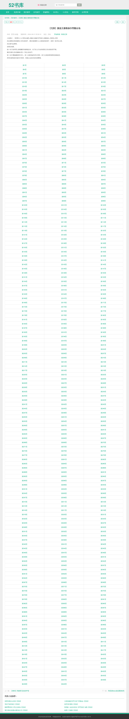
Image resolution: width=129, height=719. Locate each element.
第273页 (103, 447)
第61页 (24, 150)
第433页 (24, 675)
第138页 (103, 256)
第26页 (64, 99)
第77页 (64, 171)
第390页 (103, 612)
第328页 (24, 527)
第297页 (103, 480)
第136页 (24, 256)
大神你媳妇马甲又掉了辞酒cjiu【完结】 (76, 701)
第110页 (64, 218)
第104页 (64, 209)
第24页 (103, 95)
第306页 (103, 493)
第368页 (64, 582)
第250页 (24, 417)
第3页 (103, 65)
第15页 (103, 82)
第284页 (64, 463)
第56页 (64, 141)
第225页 (103, 379)
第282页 (103, 459)
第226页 (24, 383)
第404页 (64, 633)
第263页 (64, 434)
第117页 (103, 226)
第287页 (64, 468)
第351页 (103, 557)
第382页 (24, 603)
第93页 (103, 192)
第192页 (103, 332)
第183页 (103, 319)
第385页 (24, 608)
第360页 (103, 569)
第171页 (103, 302)
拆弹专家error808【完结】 (13, 701)
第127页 (24, 243)
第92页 (64, 192)
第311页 (64, 502)
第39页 (103, 116)
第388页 (24, 612)
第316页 (24, 510)
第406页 (24, 637)
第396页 (103, 620)
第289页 (24, 472)
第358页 (24, 569)
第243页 (103, 404)
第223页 (24, 379)
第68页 (64, 158)
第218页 (64, 370)
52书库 (16, 4)
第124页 (24, 239)
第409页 (24, 641)
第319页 (24, 514)
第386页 (64, 608)
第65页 (64, 154)
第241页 (24, 404)
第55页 (24, 141)
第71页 (64, 163)
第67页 (24, 158)
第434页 (64, 675)
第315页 (103, 506)
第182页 (64, 319)
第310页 (24, 502)
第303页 (103, 489)
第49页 (24, 133)
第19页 (24, 91)
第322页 (24, 519)
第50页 (64, 133)
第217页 (24, 370)
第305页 (64, 493)
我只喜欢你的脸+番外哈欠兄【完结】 (16, 710)
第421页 (24, 658)
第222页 (103, 374)
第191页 (64, 332)
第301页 (24, 489)
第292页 (24, 476)
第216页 (103, 366)
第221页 (64, 374)
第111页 (103, 218)
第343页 (24, 548)
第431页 (64, 671)
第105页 (103, 209)
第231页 (103, 387)
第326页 (64, 523)
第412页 (24, 646)
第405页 (103, 633)
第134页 (64, 252)
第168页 (103, 298)
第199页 (24, 345)
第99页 (103, 201)
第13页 (24, 82)
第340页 (24, 544)
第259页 (24, 430)
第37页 (24, 116)
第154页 (24, 281)
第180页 (103, 315)
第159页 (103, 285)
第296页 (64, 480)
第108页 (103, 213)
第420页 (103, 654)
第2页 (64, 65)
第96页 (103, 196)
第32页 (64, 107)
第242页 (64, 404)
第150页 (103, 273)
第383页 (64, 603)
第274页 (24, 451)
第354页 (103, 561)
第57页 (103, 141)
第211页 (24, 362)
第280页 (24, 459)
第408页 (103, 637)
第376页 (24, 595)
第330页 (103, 527)
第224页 (64, 379)
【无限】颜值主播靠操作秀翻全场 (28, 18)
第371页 (64, 586)
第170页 (64, 302)
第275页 (64, 451)
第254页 (64, 421)
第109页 (24, 218)
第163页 (24, 294)
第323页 (64, 519)
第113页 (64, 222)
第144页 (103, 264)
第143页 (64, 264)
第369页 (103, 582)
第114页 (103, 222)
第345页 (103, 548)
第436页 (24, 680)
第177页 (103, 311)
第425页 (64, 663)
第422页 (64, 658)
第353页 (64, 561)
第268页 (24, 442)
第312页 (103, 502)
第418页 (24, 654)
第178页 (24, 315)
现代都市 (27, 12)
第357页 (103, 565)
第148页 (24, 273)
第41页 (64, 120)
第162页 (103, 290)
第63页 (103, 150)
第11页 (64, 78)
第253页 (24, 421)
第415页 (24, 650)
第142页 (24, 264)
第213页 (103, 362)
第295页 (24, 480)
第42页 (103, 120)
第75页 (103, 167)
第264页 (103, 434)
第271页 (24, 447)
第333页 (103, 531)
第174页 (103, 307)
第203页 (64, 349)
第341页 (64, 544)
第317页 (64, 510)
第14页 (64, 82)
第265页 (24, 438)
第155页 (64, 281)
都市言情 (75, 12)
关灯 (123, 22)
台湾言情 (85, 12)
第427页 (24, 667)
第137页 (64, 256)
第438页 (103, 680)
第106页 (24, 213)
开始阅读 (57, 34)
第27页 (103, 99)
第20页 (64, 91)
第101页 (64, 205)
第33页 (103, 107)
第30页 (103, 103)
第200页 (64, 345)
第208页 (24, 358)
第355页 (24, 565)
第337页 (24, 540)
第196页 (24, 341)
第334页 (24, 536)
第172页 (24, 307)
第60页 (103, 146)
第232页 (24, 391)
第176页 (64, 311)
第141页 (103, 260)
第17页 (64, 86)
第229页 (24, 387)
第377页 (64, 595)
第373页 (24, 591)
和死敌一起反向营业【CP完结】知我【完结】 (78, 707)
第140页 (64, 260)
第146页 (64, 269)
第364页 (24, 578)
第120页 (103, 230)
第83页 (64, 180)
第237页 (103, 396)
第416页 (64, 650)
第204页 (103, 349)
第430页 (24, 671)
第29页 (64, 103)
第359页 (64, 569)
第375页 (103, 591)
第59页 (64, 146)
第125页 (64, 239)
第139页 (24, 260)
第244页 (24, 408)
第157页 (24, 285)
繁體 (11, 22)
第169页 (24, 302)
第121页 (24, 235)
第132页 (103, 247)
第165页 (103, 294)
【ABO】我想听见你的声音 (20, 691)
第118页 (24, 230)
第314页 (64, 506)
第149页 (64, 273)
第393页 (103, 616)
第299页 (64, 485)
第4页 (25, 69)
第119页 (64, 230)
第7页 (25, 74)
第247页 (24, 413)
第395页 (64, 620)
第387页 (103, 608)
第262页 (24, 434)
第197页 (64, 341)
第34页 (24, 112)
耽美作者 (17, 12)
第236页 (64, 396)
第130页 (24, 247)
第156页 (103, 281)
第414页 (103, 646)
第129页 (103, 243)
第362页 (64, 574)
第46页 (24, 129)
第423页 (103, 658)
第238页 (24, 400)
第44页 (64, 124)
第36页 (103, 112)
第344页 (64, 548)
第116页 (64, 226)
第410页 (64, 641)
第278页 (64, 455)
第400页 (24, 629)
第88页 (24, 188)
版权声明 (74, 717)
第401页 (64, 629)
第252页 (103, 417)
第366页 (103, 578)
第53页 (64, 137)
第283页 (24, 463)
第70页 (24, 163)
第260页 (64, 430)
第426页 (103, 663)
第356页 (64, 565)
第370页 (24, 586)
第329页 (64, 527)
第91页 (24, 192)
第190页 (24, 332)
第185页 (64, 324)
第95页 (64, 196)
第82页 (24, 180)
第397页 (24, 625)
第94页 (24, 196)
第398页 (64, 625)
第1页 (25, 65)
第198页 (103, 341)
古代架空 (36, 12)
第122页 (64, 235)
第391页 (24, 616)
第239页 (64, 400)
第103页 (24, 209)
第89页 (64, 188)
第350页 (64, 557)
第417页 (103, 650)
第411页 (103, 641)
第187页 (24, 328)
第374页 (64, 591)
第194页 (64, 336)
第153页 (103, 277)
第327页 (103, 523)
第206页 (64, 353)
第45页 (103, 124)
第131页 (64, 247)
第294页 (103, 476)
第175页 (24, 311)
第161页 (64, 290)
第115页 (24, 226)
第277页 (24, 455)
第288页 (103, 468)
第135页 (103, 252)
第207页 (103, 353)
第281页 (64, 459)
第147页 (103, 269)
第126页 (103, 239)
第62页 (64, 150)
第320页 (64, 514)
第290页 (64, 472)
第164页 (64, 294)
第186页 (103, 324)
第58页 (24, 146)
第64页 (24, 154)
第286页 (24, 468)
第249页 (103, 413)
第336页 (103, 536)
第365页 (64, 578)
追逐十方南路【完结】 (71, 710)
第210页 (103, 358)
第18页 (103, 86)
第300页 (103, 485)
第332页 (64, 531)
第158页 (64, 285)
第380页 (64, 599)
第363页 (103, 574)
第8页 (64, 74)
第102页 (103, 205)
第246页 (103, 408)
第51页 (103, 133)
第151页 (24, 277)
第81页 (103, 175)
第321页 (103, 514)
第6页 (103, 69)
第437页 (64, 680)
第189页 (103, 328)
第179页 (64, 315)
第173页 (64, 307)
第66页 (103, 154)
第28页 (24, 103)
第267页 (103, 438)
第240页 (103, 400)
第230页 (64, 387)
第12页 (103, 78)
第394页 (24, 620)
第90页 (103, 188)
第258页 (103, 425)
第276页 (103, 451)
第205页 (24, 353)
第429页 (103, 667)
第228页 (103, 383)
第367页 (24, 582)
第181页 (24, 319)
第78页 (103, 171)
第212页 (64, 362)
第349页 (24, 557)
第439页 (24, 684)
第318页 (103, 510)
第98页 (64, 201)
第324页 (103, 519)
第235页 (24, 396)
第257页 (64, 425)
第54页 (103, 137)
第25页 (24, 99)
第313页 (24, 506)
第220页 (24, 374)
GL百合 (65, 12)
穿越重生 (46, 12)
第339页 (103, 540)
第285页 (103, 463)
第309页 (103, 497)
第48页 (103, 129)
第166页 (24, 298)
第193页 (24, 336)
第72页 (103, 163)
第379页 (24, 599)
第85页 (24, 184)
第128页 (64, 243)
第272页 (64, 447)
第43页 (24, 124)
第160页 (24, 290)
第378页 (103, 595)
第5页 (64, 69)
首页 (7, 12)
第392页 (64, 616)
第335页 (64, 536)
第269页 (64, 442)
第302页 (64, 489)
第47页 (64, 129)
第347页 (64, 552)
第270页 (103, 442)
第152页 (64, 277)
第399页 (103, 625)
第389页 (64, 612)
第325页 (24, 523)
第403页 (24, 633)
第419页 (64, 654)
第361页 (24, 574)
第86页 (64, 184)
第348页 (103, 552)
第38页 (64, 116)
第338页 (64, 540)
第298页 (24, 485)
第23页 (64, 95)
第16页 (24, 86)
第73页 (24, 167)
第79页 (24, 175)
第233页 (64, 391)
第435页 (103, 675)
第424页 (24, 663)
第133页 (24, 252)
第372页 (103, 586)
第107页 (64, 213)
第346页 (24, 552)
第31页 (24, 107)
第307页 (24, 497)
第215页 (64, 366)
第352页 (24, 561)
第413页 (64, 646)
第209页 (64, 358)
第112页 (24, 222)
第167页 (64, 298)
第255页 (103, 421)
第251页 (64, 417)
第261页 (103, 430)
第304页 (24, 493)
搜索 (79, 5)
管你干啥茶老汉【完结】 (12, 704)
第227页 (64, 383)
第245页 (64, 408)
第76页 (24, 171)
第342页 (103, 544)
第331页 (24, 531)
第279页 (103, 455)
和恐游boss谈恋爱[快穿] (116, 691)
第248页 (64, 413)
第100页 (24, 205)
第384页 (103, 603)
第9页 (103, 74)
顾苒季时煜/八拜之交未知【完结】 (15, 707)
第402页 (103, 629)
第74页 (64, 167)
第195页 (103, 336)
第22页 (24, 95)
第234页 (103, 391)
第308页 (64, 497)
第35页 (64, 112)
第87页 (103, 184)
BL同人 (56, 12)
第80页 (64, 175)
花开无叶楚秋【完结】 (71, 704)
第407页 (64, 637)
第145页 (24, 269)
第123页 (103, 235)
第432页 (103, 671)
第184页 (24, 324)
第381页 (103, 599)
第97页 (24, 201)
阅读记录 (43, 5)
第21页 (103, 91)
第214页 (24, 366)
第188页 (64, 328)
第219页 (103, 370)
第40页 (24, 120)
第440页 (64, 684)
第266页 (64, 438)
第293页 (64, 476)
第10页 (24, 78)
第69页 (103, 158)
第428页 (64, 667)
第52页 (24, 137)
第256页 (24, 425)
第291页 (103, 472)
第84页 (103, 180)
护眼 (117, 22)
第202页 (24, 349)
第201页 (103, 345)
